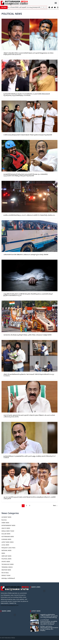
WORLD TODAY (6, 575)
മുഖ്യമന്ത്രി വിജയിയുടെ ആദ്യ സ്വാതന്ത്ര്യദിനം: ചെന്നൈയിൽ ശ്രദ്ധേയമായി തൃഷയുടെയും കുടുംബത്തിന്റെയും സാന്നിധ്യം (26, 94)
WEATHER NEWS (6, 570)
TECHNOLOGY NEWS (8, 564)
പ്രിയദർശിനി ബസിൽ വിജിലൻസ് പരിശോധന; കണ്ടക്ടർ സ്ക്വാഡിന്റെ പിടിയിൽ (25, 254)
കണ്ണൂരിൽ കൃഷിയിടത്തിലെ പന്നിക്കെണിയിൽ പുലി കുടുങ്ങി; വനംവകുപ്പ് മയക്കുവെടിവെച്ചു (49, 616)
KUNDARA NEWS (6, 539)
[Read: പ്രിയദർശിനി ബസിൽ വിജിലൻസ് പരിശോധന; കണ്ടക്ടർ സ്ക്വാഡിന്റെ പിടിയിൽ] (29, 236)
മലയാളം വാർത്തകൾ (8, 578)
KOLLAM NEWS (6, 534)
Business (4, 520)
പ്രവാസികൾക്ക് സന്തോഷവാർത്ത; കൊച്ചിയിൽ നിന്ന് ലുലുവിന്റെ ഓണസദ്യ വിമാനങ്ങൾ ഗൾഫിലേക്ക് (48, 622)
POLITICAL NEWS (6, 559)
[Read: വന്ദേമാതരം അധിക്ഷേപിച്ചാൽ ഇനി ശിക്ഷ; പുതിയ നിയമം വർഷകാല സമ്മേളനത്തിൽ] (29, 316)
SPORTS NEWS (6, 561)
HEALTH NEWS (6, 528)
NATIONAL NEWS (6, 550)
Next (55, 505)
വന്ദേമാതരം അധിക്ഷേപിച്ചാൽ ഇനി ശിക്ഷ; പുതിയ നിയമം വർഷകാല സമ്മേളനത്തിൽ (27, 335)
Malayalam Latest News (8, 548)
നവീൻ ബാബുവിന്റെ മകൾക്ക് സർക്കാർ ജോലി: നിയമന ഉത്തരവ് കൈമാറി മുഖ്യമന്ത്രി (27, 134)
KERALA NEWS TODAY (8, 531)
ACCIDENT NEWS (6, 517)
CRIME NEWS (5, 523)
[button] (55, 3)
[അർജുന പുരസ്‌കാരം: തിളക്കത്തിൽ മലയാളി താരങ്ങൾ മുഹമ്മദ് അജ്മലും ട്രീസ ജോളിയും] (34, 629)
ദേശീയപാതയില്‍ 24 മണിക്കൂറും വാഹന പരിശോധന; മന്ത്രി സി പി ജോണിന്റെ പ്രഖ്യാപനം (29, 215)
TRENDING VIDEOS (7, 567)
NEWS (3, 553)
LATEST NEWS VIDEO (8, 542)
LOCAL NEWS (5, 545)
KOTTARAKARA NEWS (8, 536)
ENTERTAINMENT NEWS (8, 525)
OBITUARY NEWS (6, 556)
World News (5, 573)
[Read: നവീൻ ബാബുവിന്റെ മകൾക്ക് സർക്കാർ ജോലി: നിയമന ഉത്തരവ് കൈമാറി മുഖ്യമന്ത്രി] (29, 116)
